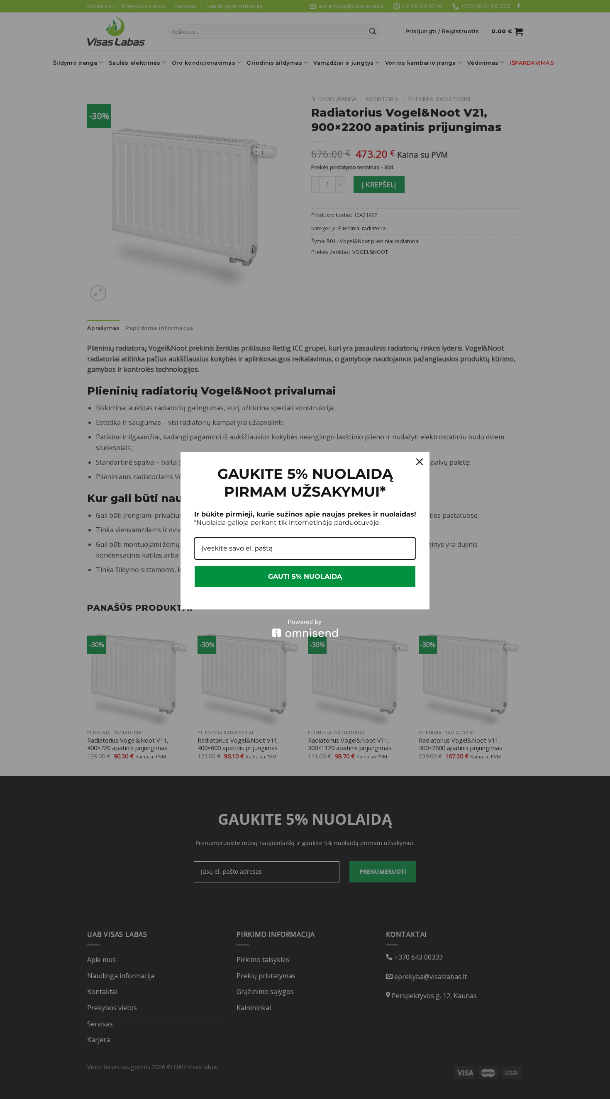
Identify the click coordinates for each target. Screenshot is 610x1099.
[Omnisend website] (305, 628)
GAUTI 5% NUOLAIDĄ (305, 576)
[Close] (419, 462)
